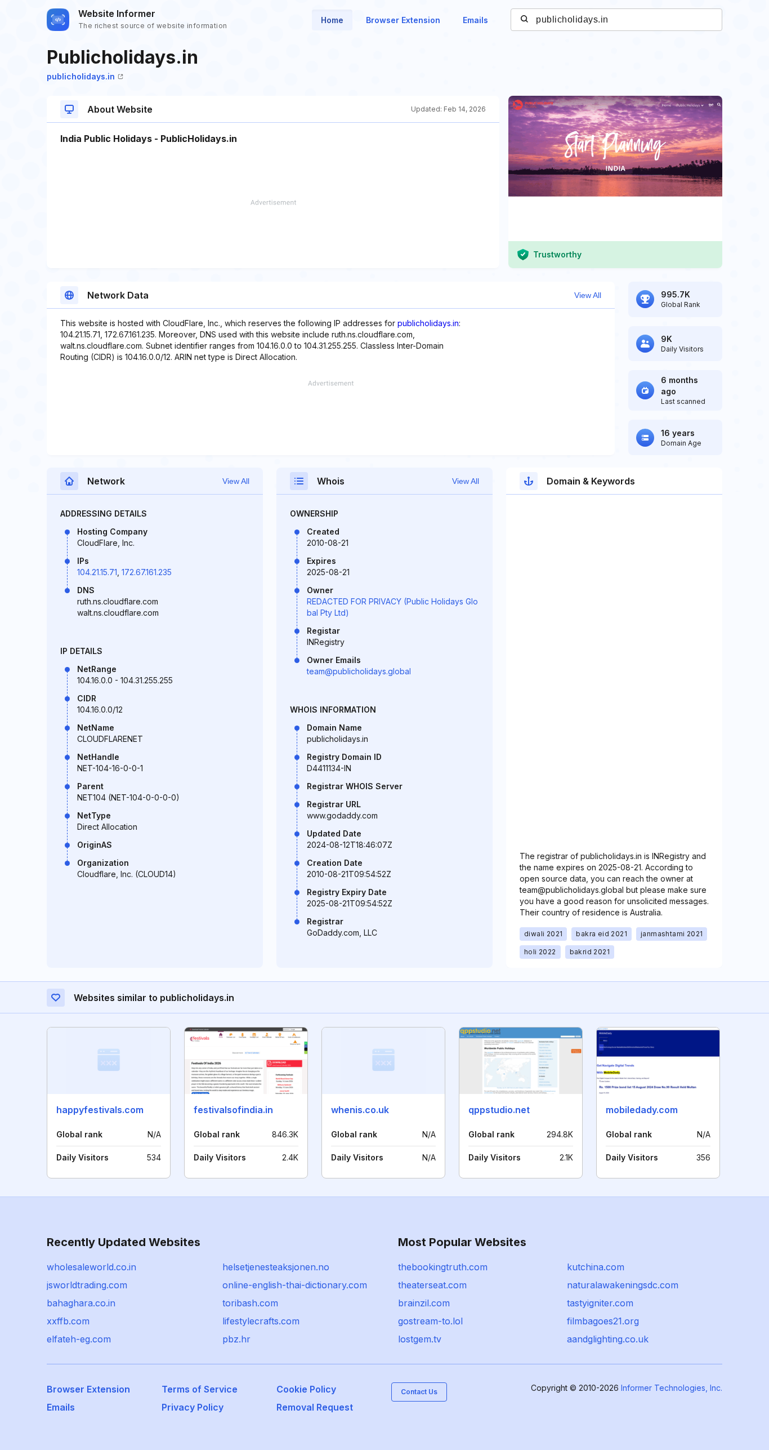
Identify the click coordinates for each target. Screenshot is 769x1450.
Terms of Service (200, 1389)
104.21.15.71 (97, 572)
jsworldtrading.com (87, 1285)
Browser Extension (403, 20)
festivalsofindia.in (233, 1109)
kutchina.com (595, 1267)
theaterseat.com (432, 1285)
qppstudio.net (499, 1109)
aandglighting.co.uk (608, 1339)
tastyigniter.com (600, 1303)
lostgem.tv (419, 1339)
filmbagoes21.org (603, 1321)
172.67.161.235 (147, 572)
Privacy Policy (192, 1407)
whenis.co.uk (360, 1109)
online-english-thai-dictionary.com (294, 1285)
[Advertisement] (273, 233)
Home (332, 20)
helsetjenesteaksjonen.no (275, 1267)
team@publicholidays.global (359, 671)
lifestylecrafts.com (260, 1321)
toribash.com (250, 1303)
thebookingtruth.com (443, 1267)
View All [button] (587, 295)
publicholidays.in (81, 76)
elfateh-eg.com (79, 1339)
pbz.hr (236, 1339)
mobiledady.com (642, 1109)
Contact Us (419, 1391)
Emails (475, 20)
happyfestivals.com (100, 1109)
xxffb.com (68, 1321)
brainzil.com (424, 1303)
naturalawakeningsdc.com (622, 1285)
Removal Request (314, 1407)
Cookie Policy (306, 1389)
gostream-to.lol (430, 1321)
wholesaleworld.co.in (91, 1267)
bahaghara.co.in (81, 1303)
